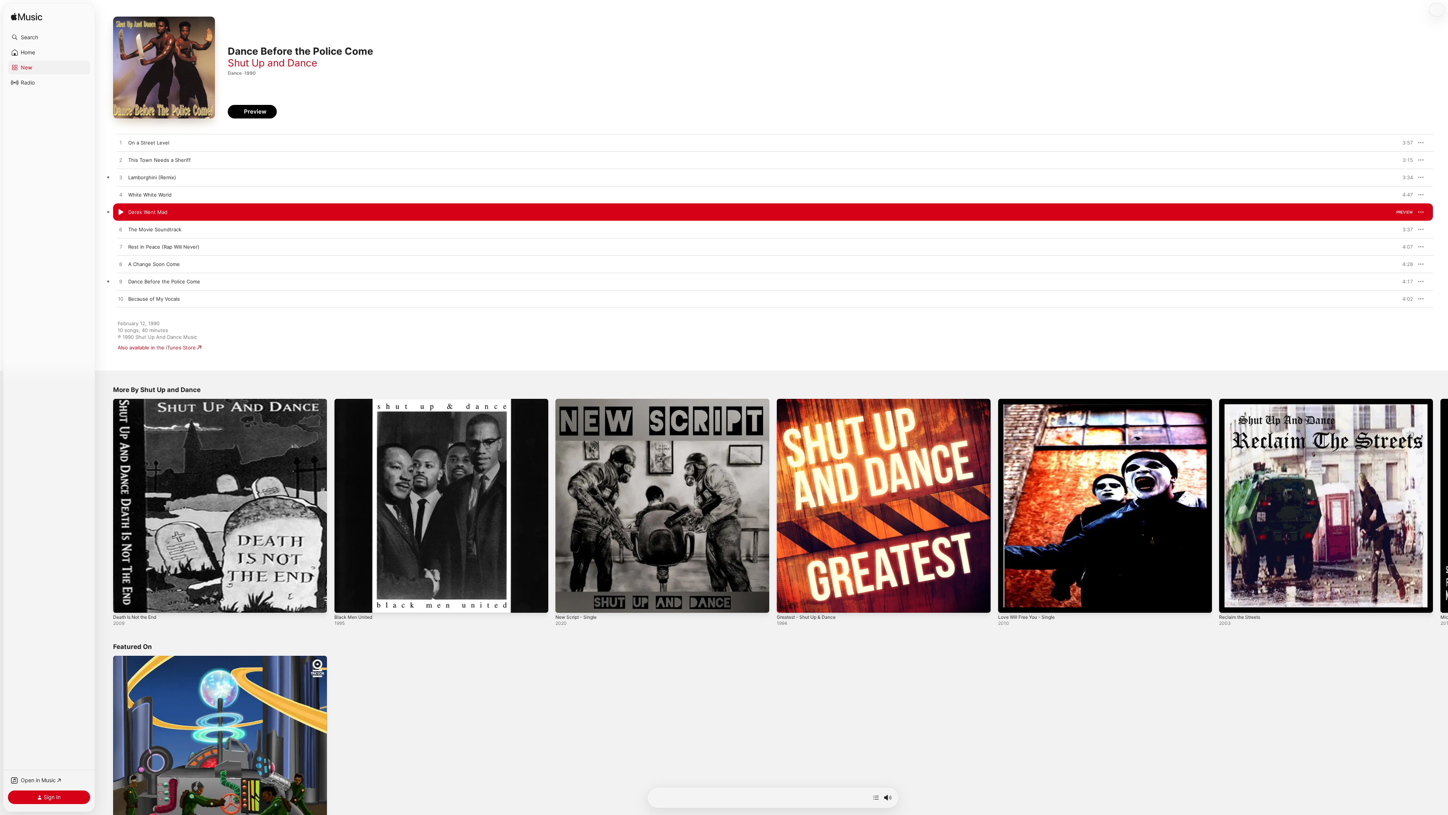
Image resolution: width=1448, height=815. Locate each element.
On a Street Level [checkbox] (148, 143)
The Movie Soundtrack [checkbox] (154, 229)
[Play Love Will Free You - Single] (1007, 603)
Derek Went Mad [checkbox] (147, 212)
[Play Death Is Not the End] (122, 603)
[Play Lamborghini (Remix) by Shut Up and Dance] (120, 177)
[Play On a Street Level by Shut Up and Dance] (120, 143)
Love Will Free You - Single (1029, 402)
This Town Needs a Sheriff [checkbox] (159, 160)
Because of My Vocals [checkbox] (154, 299)
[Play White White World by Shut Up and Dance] (120, 195)
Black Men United (355, 402)
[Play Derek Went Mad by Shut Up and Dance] (120, 212)
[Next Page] (1440, 505)
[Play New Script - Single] (565, 603)
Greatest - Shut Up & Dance (810, 402)
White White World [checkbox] (150, 195)
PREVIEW (1404, 142)
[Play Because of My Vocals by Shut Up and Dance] (120, 299)
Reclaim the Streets (1242, 402)
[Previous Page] (105, 505)
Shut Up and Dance (272, 63)
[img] (26, 17)
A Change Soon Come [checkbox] (154, 264)
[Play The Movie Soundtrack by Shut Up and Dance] (120, 229)
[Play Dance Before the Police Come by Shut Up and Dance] (120, 281)
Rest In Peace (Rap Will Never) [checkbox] (163, 247)
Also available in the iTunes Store (157, 347)
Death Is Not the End (138, 402)
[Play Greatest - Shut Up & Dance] (786, 603)
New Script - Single (578, 402)
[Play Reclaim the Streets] (1228, 603)
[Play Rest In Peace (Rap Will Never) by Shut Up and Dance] (120, 247)
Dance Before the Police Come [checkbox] (164, 281)
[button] (49, 37)
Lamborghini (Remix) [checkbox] (152, 177)
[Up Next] (875, 797)
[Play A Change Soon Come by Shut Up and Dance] (120, 264)
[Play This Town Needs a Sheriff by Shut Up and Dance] (120, 160)
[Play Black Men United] (344, 603)
